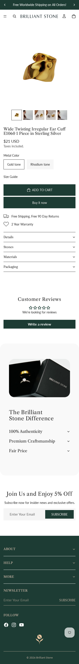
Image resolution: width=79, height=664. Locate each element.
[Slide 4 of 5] (51, 115)
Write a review (39, 324)
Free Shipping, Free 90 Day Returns (35, 216)
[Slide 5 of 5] (62, 115)
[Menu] (5, 16)
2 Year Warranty (22, 224)
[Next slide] (74, 5)
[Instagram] (13, 624)
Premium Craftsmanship (32, 441)
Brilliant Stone (44, 657)
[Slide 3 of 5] (39, 115)
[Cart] (74, 16)
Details (8, 237)
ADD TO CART (42, 190)
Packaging (11, 267)
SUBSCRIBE (59, 514)
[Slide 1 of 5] (17, 115)
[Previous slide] (5, 5)
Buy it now (39, 203)
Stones (8, 247)
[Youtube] (21, 624)
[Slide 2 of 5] (28, 115)
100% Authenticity (25, 431)
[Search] (14, 16)
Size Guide (11, 177)
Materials (10, 257)
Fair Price (18, 450)
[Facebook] (6, 624)
